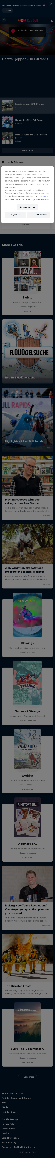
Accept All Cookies (38, 215)
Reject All (15, 215)
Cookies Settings (27, 207)
